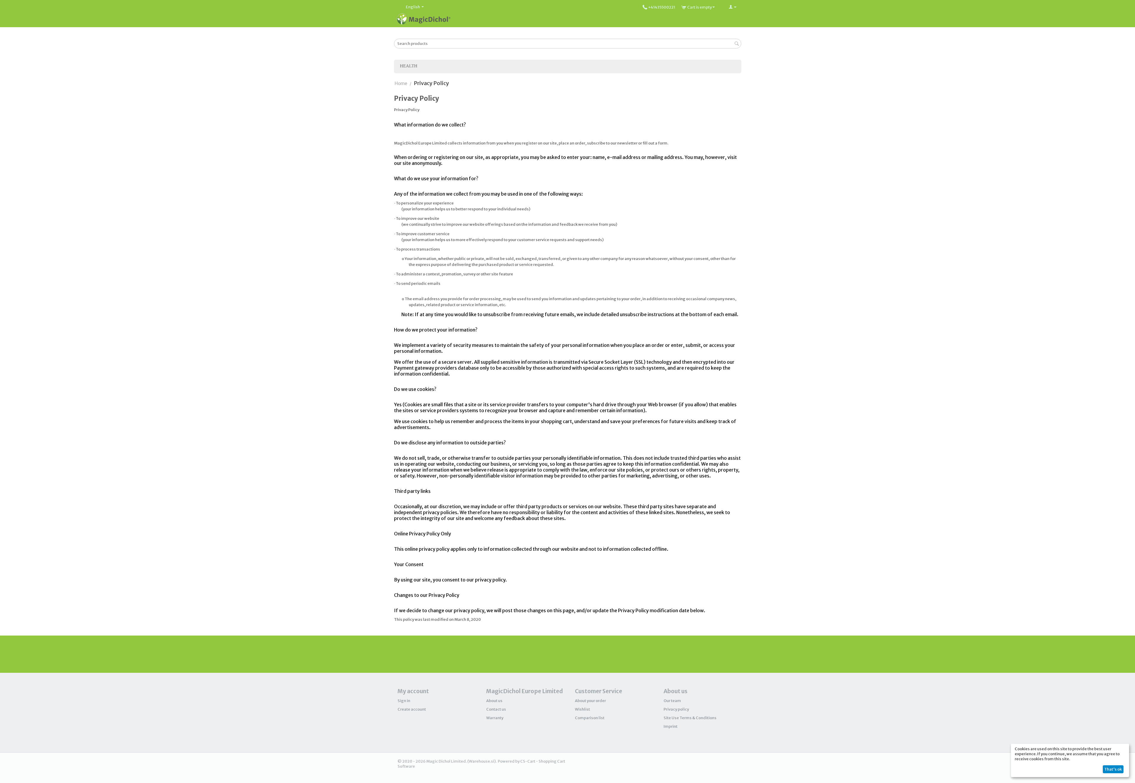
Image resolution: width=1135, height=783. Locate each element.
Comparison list (589, 717)
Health (408, 66)
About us (494, 700)
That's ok (1113, 769)
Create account (412, 709)
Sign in (404, 700)
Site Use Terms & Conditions (690, 717)
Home (401, 83)
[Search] (737, 44)
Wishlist (582, 709)
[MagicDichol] (423, 18)
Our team (672, 700)
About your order (590, 700)
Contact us (496, 709)
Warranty (494, 717)
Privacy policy (676, 709)
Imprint (670, 726)
